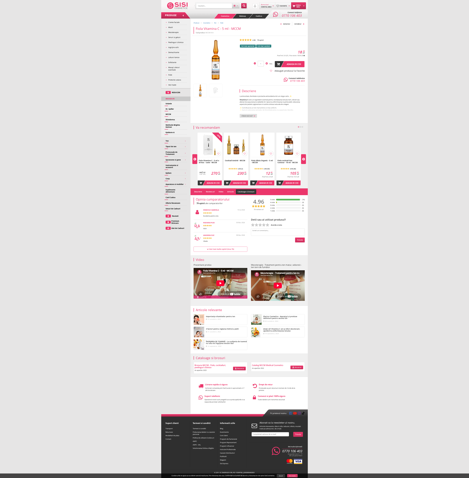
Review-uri (210, 191)
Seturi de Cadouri (173, 208)
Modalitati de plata (172, 435)
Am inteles (292, 476)
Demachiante (173, 52)
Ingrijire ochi (173, 47)
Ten (167, 141)
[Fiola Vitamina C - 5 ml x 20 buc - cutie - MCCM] (210, 158)
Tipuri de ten (171, 146)
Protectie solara (174, 80)
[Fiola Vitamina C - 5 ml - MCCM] (200, 90)
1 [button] (298, 127)
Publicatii (223, 456)
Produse (196, 23)
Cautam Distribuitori (227, 453)
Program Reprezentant (228, 442)
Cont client (224, 435)
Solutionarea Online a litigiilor (203, 448)
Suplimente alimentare (170, 191)
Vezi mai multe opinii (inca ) (221, 249)
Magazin (223, 460)
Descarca (240, 368)
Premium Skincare (175, 222)
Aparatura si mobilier (175, 184)
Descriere (198, 191)
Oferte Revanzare (173, 203)
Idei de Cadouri (177, 228)
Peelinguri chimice (175, 42)
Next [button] (303, 159)
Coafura (259, 16)
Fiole (170, 75)
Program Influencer (227, 446)
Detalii (281, 476)
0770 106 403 (292, 451)
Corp (168, 178)
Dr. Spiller (170, 109)
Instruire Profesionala (228, 449)
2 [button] (300, 127)
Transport (169, 428)
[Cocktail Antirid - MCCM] (236, 158)
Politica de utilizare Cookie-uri (203, 438)
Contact (168, 439)
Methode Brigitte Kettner (173, 126)
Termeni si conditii (199, 428)
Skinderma (170, 119)
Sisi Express (224, 463)
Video (221, 191)
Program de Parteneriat (228, 439)
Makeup (242, 16)
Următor (298, 24)
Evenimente (224, 432)
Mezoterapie (173, 32)
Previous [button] (194, 159)
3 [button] (302, 127)
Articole (230, 191)
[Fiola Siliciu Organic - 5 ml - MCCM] (262, 158)
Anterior (286, 24)
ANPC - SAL (197, 445)
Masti (170, 27)
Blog (221, 428)
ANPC (195, 441)
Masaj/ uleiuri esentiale (174, 68)
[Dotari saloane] (177, 5)
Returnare (169, 432)
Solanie (169, 103)
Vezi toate (172, 85)
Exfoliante (172, 62)
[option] (209, 159)
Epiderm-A (170, 132)
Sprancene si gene (173, 160)
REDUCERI (175, 92)
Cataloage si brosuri (246, 191)
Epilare (168, 173)
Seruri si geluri (174, 37)
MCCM (168, 114)
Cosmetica (225, 16)
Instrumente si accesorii (172, 166)
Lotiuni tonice (173, 57)
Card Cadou (170, 197)
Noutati (174, 216)
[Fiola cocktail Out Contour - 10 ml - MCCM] (288, 158)
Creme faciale (174, 22)
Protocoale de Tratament (171, 153)
